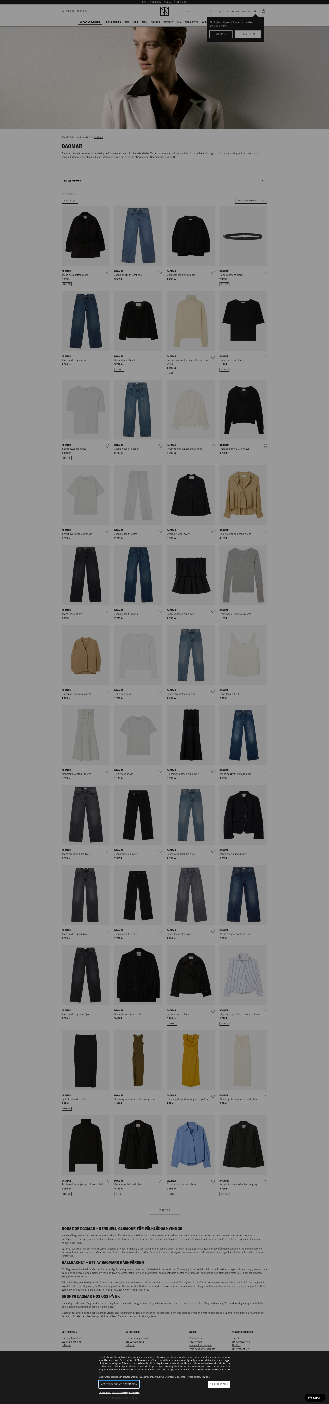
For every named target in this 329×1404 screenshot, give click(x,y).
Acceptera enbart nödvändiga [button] (119, 1384)
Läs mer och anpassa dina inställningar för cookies (119, 1392)
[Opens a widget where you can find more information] (315, 1398)
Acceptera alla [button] (219, 1384)
